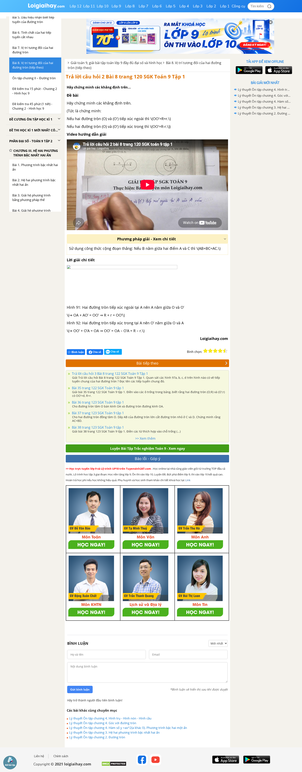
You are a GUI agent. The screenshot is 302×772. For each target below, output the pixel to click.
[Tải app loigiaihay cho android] (248, 70)
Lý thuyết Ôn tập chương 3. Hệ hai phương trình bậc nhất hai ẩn (114, 732)
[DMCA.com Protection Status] (113, 765)
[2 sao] (210, 350)
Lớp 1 (225, 6)
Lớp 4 (184, 6)
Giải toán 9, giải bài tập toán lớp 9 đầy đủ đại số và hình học (116, 63)
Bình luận (77, 352)
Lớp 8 (130, 6)
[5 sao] (225, 350)
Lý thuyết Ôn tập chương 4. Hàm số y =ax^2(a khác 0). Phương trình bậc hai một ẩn (128, 728)
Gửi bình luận (80, 689)
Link (187, 480)
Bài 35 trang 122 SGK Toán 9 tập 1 (97, 388)
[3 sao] (215, 350)
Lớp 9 (116, 6)
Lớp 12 (76, 6)
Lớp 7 (143, 6)
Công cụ (238, 6)
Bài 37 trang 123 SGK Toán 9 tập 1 (97, 413)
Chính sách (60, 756)
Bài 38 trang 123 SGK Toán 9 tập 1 (97, 427)
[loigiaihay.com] (46, 8)
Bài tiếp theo (147, 363)
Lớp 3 (198, 6)
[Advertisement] (265, 181)
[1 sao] (205, 350)
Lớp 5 (170, 6)
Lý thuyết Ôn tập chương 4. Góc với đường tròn (102, 723)
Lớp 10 (103, 6)
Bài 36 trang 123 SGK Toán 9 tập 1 (97, 402)
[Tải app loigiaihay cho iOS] (278, 70)
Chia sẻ (96, 352)
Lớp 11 (89, 6)
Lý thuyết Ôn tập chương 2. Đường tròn (97, 737)
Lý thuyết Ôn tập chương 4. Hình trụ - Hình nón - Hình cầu (110, 718)
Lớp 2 (211, 6)
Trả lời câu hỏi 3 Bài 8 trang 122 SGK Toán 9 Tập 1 (109, 373)
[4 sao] (220, 350)
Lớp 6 (157, 6)
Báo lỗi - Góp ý (147, 458)
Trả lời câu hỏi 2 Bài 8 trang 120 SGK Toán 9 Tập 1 (125, 76)
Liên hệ (39, 756)
